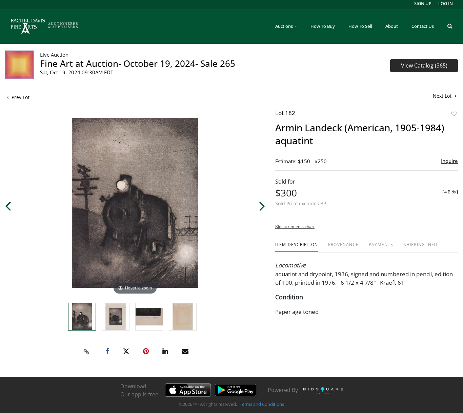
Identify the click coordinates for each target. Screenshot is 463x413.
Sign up (422, 3)
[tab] (296, 247)
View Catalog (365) (424, 65)
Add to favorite (454, 114)
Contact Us (422, 26)
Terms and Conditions (262, 404)
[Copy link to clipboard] (87, 352)
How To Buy (322, 26)
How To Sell (360, 26)
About (391, 26)
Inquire (449, 160)
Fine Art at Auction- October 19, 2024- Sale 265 (137, 63)
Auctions (284, 26)
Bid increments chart (295, 226)
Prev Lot (19, 97)
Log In (445, 3)
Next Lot (443, 96)
